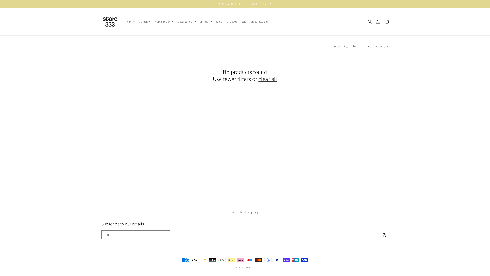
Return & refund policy (245, 212)
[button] (130, 22)
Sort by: (335, 46)
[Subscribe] (166, 234)
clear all (267, 79)
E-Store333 (249, 267)
